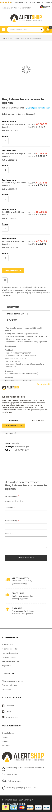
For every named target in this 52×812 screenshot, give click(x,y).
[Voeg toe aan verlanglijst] (5, 280)
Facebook (10, 706)
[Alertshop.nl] (25, 18)
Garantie (17, 608)
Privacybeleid (43, 384)
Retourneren (7, 689)
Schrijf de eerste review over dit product (18, 114)
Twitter (8, 712)
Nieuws (5, 737)
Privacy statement (9, 685)
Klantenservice (8, 645)
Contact (5, 741)
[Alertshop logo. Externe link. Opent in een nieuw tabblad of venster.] (10, 388)
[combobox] (25, 30)
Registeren (6, 665)
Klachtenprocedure (10, 649)
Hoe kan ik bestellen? (10, 653)
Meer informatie (17, 313)
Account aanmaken (22, 8)
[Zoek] (41, 30)
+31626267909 (12, 717)
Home (4, 38)
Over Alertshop (8, 733)
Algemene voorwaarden (12, 681)
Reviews (12, 320)
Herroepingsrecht (9, 657)
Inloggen (6, 8)
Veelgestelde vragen (10, 661)
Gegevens (13, 307)
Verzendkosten (20, 578)
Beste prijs (18, 593)
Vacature (6, 745)
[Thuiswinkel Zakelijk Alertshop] (45, 6)
